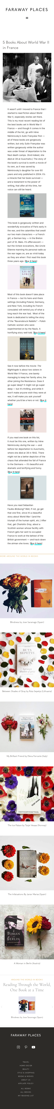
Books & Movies (26, 1076)
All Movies (26, 1092)
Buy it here (30, 261)
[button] (1, 1006)
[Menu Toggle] (27, 18)
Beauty (26, 1069)
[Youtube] (33, 1047)
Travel (26, 1062)
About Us (25, 1080)
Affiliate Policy (26, 1083)
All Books (26, 1089)
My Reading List (26, 1096)
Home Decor (26, 1066)
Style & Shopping (25, 1073)
